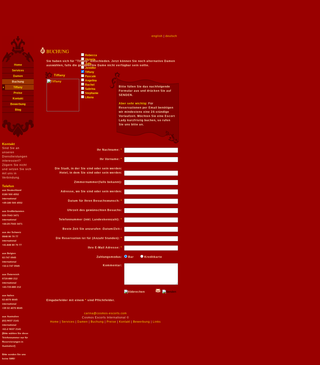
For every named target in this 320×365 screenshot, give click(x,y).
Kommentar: (112, 265)
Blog (18, 109)
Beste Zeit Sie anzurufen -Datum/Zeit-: (92, 228)
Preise (18, 93)
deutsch (171, 36)
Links (157, 321)
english (157, 36)
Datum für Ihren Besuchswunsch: (95, 200)
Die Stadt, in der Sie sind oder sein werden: (88, 168)
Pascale (90, 76)
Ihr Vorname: (111, 159)
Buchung (18, 81)
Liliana (89, 97)
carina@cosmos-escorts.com (105, 313)
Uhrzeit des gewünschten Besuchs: (94, 210)
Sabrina (90, 89)
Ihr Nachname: (109, 149)
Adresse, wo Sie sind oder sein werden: (91, 191)
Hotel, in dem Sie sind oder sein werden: (91, 172)
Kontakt (18, 98)
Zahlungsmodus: (109, 257)
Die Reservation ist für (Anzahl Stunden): (89, 238)
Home (18, 64)
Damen (18, 76)
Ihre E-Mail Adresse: (105, 247)
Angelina (91, 80)
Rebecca (91, 55)
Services (18, 70)
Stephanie (91, 93)
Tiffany (17, 87)
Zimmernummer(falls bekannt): (98, 182)
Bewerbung (18, 104)
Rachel (89, 84)
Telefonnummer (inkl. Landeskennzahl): (90, 219)
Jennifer (90, 67)
